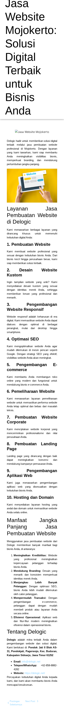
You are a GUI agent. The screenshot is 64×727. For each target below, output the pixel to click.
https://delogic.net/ (35, 673)
